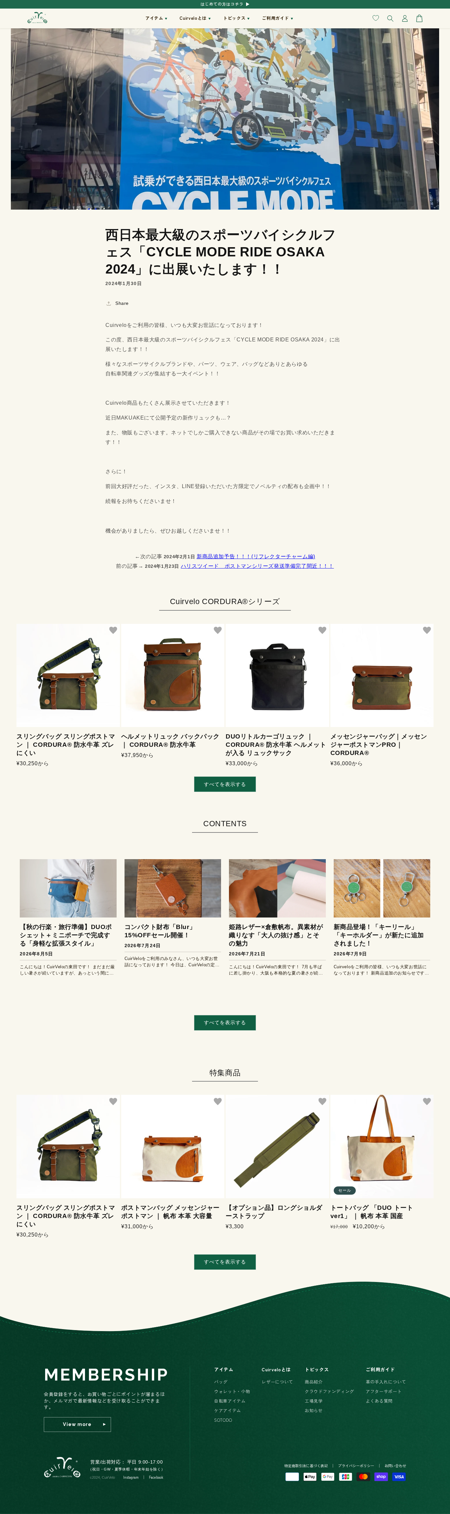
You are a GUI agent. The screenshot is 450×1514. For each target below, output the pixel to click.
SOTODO (223, 1420)
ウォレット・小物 (232, 1391)
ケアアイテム (227, 1410)
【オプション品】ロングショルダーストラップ (274, 1211)
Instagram (131, 1477)
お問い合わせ (395, 1466)
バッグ (221, 1382)
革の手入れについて (386, 1382)
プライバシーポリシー (356, 1466)
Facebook (156, 1477)
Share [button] (122, 303)
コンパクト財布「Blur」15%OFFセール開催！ (160, 931)
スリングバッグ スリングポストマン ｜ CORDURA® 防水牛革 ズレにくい (65, 744)
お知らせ (314, 1410)
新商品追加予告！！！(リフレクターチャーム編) (256, 556)
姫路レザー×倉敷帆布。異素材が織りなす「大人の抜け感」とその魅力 (276, 935)
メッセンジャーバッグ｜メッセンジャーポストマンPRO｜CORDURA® (378, 744)
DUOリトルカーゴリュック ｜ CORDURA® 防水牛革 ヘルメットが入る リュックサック (276, 744)
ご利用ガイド (380, 1369)
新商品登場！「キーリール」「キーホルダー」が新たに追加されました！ (379, 935)
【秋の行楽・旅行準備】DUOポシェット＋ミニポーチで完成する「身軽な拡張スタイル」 (66, 935)
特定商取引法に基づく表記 (306, 1466)
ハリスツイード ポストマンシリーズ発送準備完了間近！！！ (257, 566)
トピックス (317, 1369)
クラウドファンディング (329, 1391)
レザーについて (277, 1382)
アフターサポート (384, 1391)
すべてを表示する (225, 784)
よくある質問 (379, 1401)
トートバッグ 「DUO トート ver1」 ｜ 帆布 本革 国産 (371, 1211)
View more (77, 1424)
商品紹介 (314, 1382)
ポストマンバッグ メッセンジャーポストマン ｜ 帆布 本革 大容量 (170, 1211)
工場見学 (314, 1401)
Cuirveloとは (276, 1369)
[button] (155, 18)
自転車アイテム (230, 1401)
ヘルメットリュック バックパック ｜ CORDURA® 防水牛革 (170, 740)
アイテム (224, 1369)
